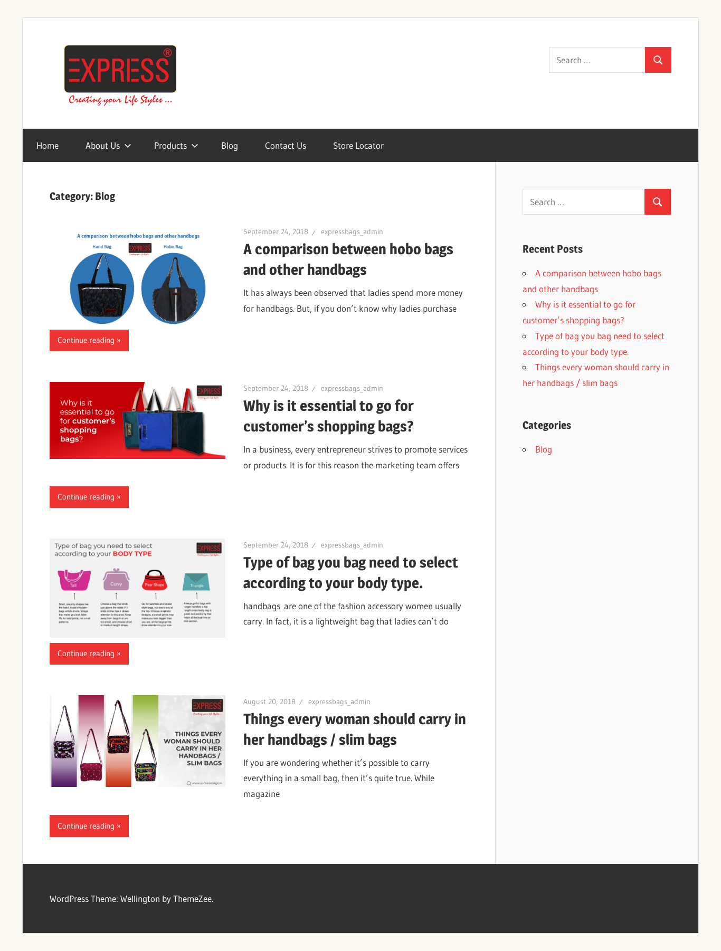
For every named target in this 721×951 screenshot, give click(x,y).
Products (170, 145)
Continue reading (86, 340)
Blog (229, 145)
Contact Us (285, 145)
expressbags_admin (352, 231)
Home (47, 145)
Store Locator (358, 145)
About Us (103, 145)
